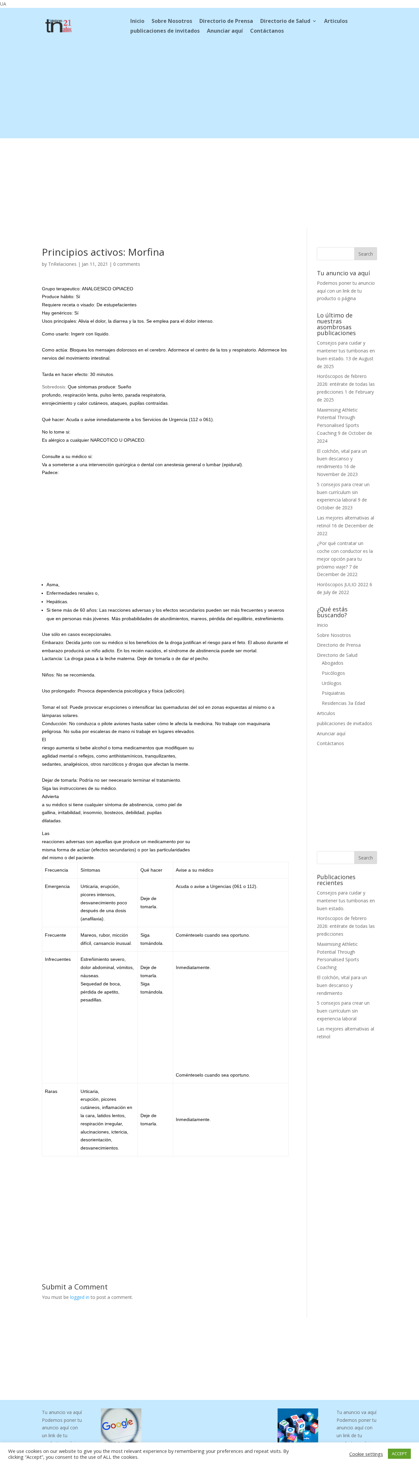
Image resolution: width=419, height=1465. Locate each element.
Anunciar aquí (225, 31)
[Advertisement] (209, 92)
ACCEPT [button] (399, 1453)
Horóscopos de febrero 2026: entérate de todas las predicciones (346, 384)
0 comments (126, 264)
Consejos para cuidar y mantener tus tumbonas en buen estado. (346, 351)
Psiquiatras (333, 693)
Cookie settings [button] (366, 1454)
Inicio (137, 22)
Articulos (336, 22)
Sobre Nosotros (172, 22)
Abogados (332, 663)
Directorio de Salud (285, 22)
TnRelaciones (62, 264)
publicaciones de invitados (165, 31)
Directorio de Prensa (226, 22)
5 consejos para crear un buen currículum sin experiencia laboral (343, 492)
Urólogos (331, 683)
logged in (79, 1297)
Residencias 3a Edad (343, 703)
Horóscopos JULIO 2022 (342, 584)
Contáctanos (267, 31)
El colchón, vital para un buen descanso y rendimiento (342, 459)
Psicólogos (333, 673)
